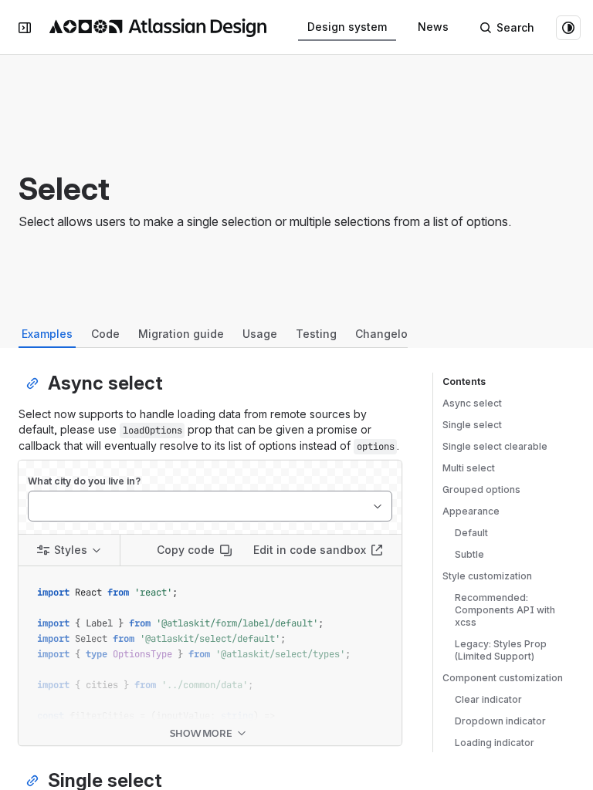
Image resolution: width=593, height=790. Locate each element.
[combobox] (36, 506)
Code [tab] (105, 333)
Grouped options (481, 489)
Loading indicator (494, 742)
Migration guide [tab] (181, 333)
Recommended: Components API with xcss (505, 610)
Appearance (471, 511)
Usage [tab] (259, 333)
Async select (472, 403)
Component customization (502, 678)
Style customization (487, 576)
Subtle (469, 554)
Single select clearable (494, 446)
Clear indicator (488, 699)
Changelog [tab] (385, 333)
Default (471, 532)
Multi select (468, 468)
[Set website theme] (568, 27)
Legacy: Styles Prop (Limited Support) (501, 650)
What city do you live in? (84, 481)
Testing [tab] (316, 333)
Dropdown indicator (500, 721)
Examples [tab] (47, 333)
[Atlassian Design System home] (158, 27)
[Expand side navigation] (24, 27)
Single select (472, 424)
